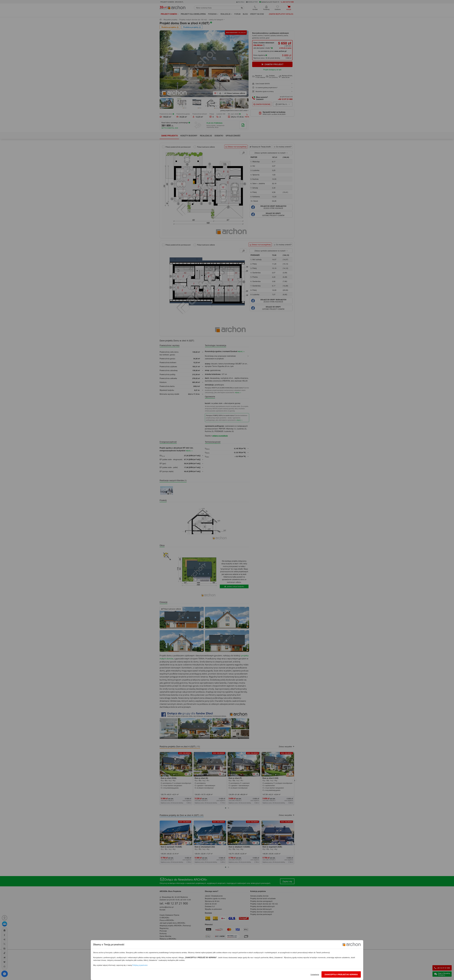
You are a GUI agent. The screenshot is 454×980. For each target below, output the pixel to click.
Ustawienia (314, 974)
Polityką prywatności (139, 965)
